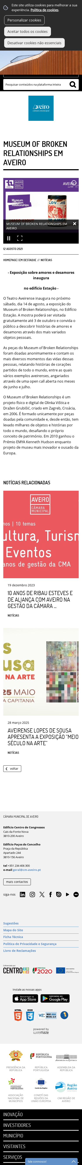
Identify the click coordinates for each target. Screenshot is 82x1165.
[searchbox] (41, 84)
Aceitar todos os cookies (27, 31)
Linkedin (22, 895)
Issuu (58, 895)
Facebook (50, 895)
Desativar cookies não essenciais (34, 42)
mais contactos (17, 882)
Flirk (76, 895)
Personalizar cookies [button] (24, 20)
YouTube (67, 895)
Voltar (14, 768)
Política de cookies (44, 10)
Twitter (42, 895)
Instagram (32, 895)
